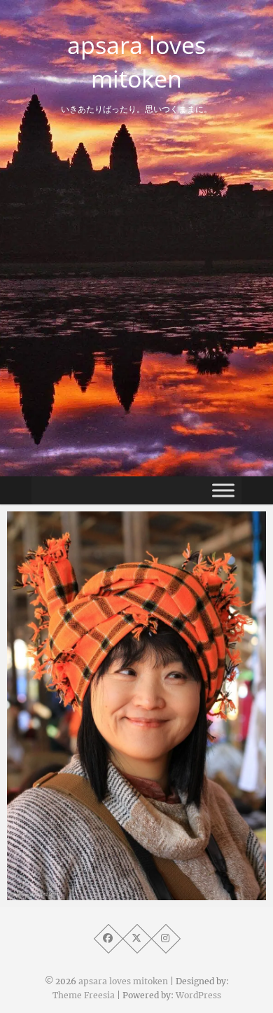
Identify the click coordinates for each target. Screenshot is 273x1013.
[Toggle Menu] (223, 490)
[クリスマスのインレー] (136, 705)
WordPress (198, 995)
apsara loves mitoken (136, 62)
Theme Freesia (83, 995)
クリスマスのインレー (87, 893)
